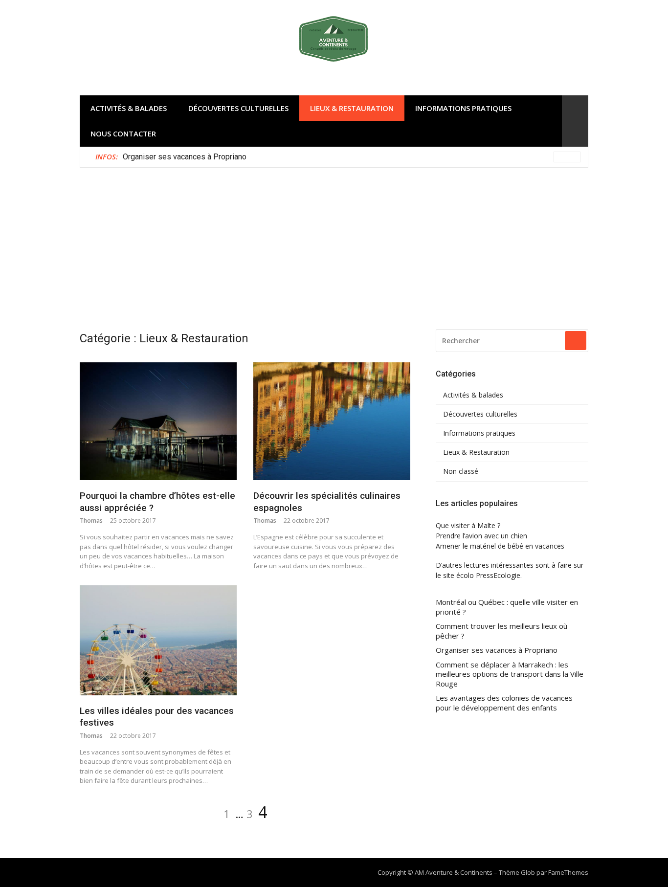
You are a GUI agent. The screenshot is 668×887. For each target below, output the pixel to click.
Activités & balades (128, 108)
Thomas (91, 520)
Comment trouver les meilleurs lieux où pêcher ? (501, 631)
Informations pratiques (463, 108)
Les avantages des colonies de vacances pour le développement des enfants (504, 702)
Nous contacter (123, 133)
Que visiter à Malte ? (468, 525)
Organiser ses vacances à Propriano (184, 156)
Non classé (460, 471)
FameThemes (568, 872)
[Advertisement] (334, 241)
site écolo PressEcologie (481, 575)
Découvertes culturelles (238, 108)
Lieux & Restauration (352, 108)
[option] (351, 157)
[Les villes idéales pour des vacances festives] (158, 640)
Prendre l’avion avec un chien (481, 535)
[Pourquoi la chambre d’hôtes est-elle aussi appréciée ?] (158, 421)
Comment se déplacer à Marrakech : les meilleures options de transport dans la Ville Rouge (509, 674)
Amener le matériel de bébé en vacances (500, 546)
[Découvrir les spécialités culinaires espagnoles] (331, 421)
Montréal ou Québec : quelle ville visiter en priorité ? (507, 607)
